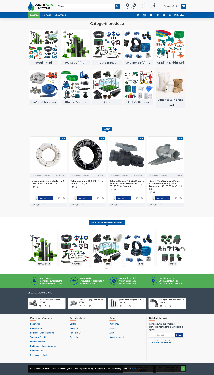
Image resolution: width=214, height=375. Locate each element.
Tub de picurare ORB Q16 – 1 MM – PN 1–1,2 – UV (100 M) (88, 182)
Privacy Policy (138, 368)
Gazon (172, 264)
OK (183, 369)
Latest (107, 129)
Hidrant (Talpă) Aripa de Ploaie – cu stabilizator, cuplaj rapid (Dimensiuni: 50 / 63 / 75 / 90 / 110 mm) (165, 185)
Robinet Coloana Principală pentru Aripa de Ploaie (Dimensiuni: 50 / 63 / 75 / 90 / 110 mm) (127, 183)
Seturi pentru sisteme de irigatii (107, 223)
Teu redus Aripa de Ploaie (50, 300)
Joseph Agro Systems (42, 175)
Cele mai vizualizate (40, 293)
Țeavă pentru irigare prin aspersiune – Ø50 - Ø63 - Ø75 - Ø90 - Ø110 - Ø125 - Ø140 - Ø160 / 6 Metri (132, 300)
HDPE (140, 264)
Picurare (76, 264)
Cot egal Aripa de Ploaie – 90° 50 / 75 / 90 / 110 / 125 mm (172, 300)
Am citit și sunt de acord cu (161, 341)
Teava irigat (44, 264)
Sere (108, 264)
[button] (106, 268)
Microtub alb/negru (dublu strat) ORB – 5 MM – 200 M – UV (48, 182)
